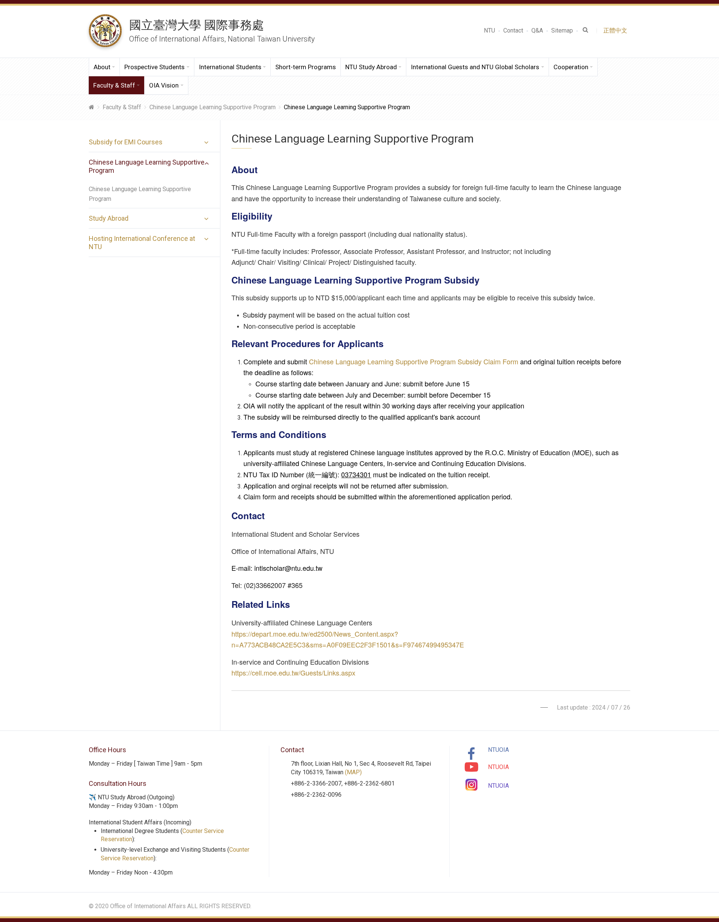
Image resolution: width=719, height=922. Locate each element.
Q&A (537, 30)
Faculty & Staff (122, 107)
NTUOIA (498, 749)
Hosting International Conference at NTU (142, 243)
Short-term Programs (305, 67)
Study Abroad (108, 218)
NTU (489, 30)
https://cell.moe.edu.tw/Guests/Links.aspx (293, 672)
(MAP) (353, 772)
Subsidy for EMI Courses (126, 142)
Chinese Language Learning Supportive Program (212, 107)
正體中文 (616, 30)
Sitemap (562, 30)
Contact (513, 30)
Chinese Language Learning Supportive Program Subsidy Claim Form (413, 361)
